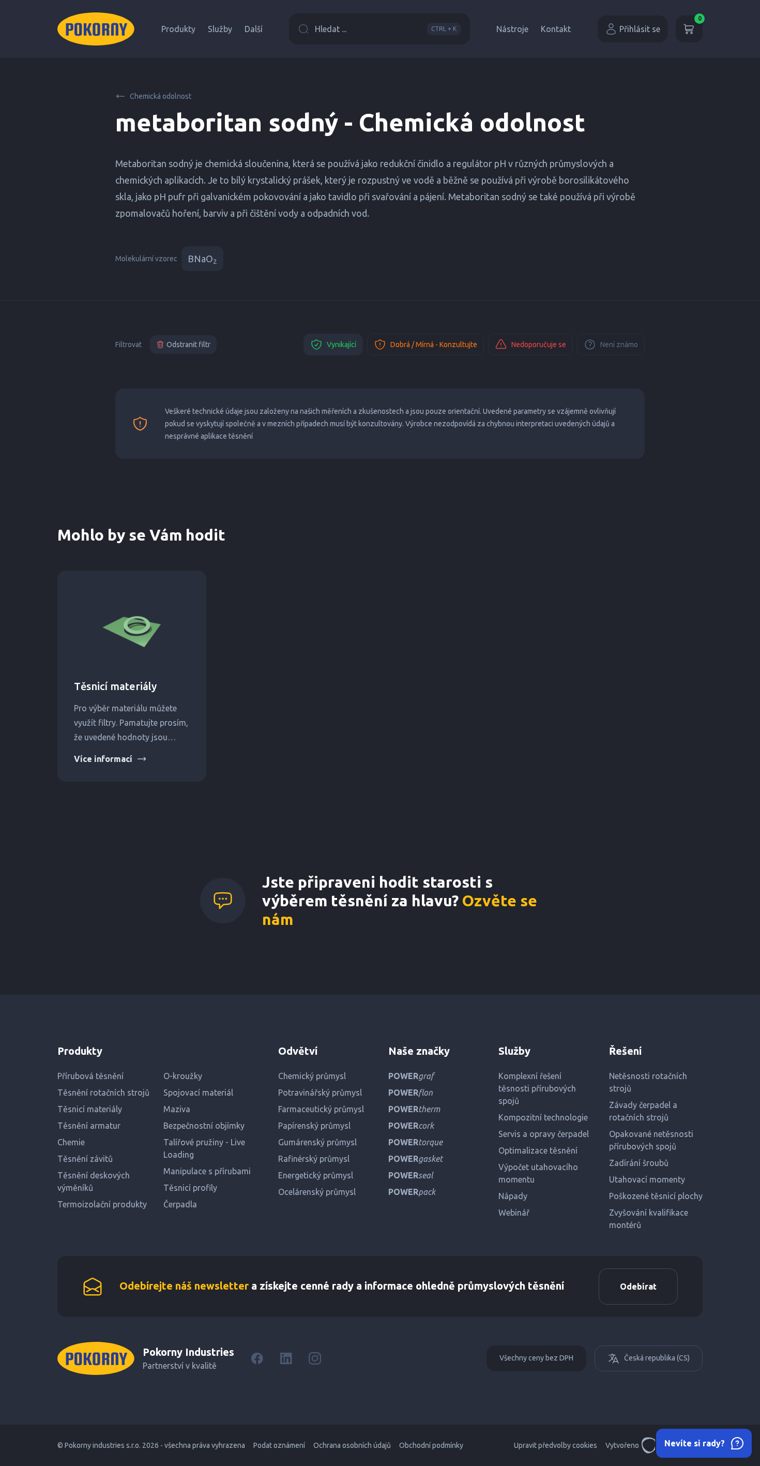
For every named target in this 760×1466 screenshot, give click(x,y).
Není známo (619, 344)
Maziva (176, 1109)
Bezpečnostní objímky (204, 1125)
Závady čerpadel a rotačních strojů (643, 1111)
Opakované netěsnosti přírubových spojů (651, 1140)
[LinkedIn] (286, 1358)
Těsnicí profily (190, 1187)
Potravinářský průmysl (320, 1092)
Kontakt (556, 29)
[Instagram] (315, 1358)
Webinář (513, 1212)
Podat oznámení (279, 1445)
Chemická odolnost (160, 96)
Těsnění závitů (85, 1158)
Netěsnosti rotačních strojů (648, 1082)
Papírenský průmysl (314, 1125)
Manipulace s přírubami (207, 1171)
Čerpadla (180, 1204)
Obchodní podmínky (431, 1445)
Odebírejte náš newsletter (184, 1286)
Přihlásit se (639, 29)
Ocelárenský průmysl (317, 1191)
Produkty (178, 29)
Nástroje (512, 29)
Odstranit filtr (188, 344)
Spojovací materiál (198, 1092)
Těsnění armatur (88, 1125)
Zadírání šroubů (638, 1163)
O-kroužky (182, 1076)
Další (254, 29)
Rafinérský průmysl (313, 1158)
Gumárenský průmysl (317, 1142)
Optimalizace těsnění (537, 1150)
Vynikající (341, 344)
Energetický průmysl (315, 1175)
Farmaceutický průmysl (321, 1109)
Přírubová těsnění (90, 1076)
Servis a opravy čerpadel (543, 1134)
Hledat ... (386, 29)
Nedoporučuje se (538, 344)
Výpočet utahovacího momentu (538, 1173)
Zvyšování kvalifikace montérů (648, 1219)
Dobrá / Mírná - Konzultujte (433, 344)
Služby (220, 29)
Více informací (103, 759)
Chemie (71, 1142)
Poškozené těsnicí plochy (656, 1196)
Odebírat (638, 1286)
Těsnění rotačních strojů (103, 1092)
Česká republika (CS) (657, 1358)
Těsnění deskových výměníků (93, 1181)
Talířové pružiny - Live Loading (204, 1148)
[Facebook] (257, 1358)
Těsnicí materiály (115, 686)
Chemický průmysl (312, 1076)
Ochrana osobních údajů (352, 1445)
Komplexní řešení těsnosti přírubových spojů (537, 1088)
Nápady (512, 1196)
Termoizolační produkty (102, 1204)
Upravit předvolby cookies (555, 1445)
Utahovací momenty (647, 1179)
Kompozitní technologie (543, 1117)
